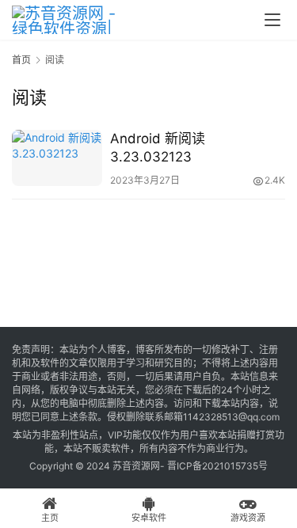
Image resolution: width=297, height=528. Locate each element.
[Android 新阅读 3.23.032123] (57, 158)
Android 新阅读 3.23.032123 (157, 148)
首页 (21, 60)
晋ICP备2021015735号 (217, 466)
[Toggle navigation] (272, 20)
